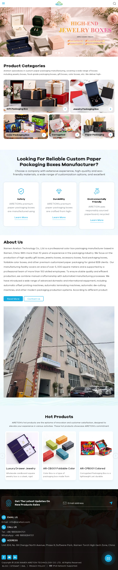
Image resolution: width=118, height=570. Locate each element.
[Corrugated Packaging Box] (65, 126)
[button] (56, 53)
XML (23, 566)
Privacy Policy (37, 566)
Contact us (33, 298)
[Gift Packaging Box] (36, 96)
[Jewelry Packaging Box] (92, 96)
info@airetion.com (19, 522)
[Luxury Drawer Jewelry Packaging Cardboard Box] (22, 448)
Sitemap (14, 566)
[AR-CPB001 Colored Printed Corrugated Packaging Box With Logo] (96, 448)
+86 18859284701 (16, 531)
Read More (13, 298)
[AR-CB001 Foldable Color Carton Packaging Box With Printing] (59, 448)
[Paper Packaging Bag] (98, 126)
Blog (5, 566)
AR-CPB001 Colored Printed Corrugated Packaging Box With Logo (96, 468)
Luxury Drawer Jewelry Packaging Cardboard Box (20, 468)
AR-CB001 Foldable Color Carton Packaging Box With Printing (59, 468)
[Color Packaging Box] (26, 126)
